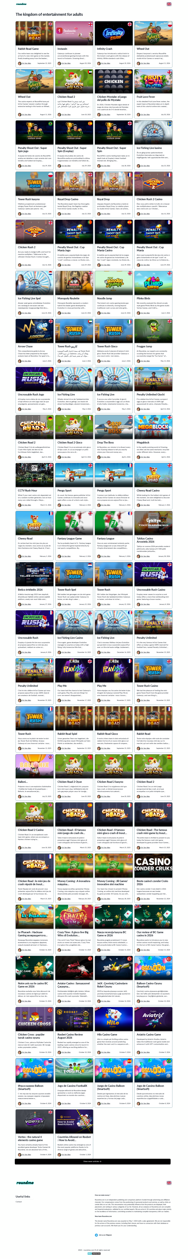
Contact (19, 1202)
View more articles (91, 1161)
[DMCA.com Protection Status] (94, 1253)
